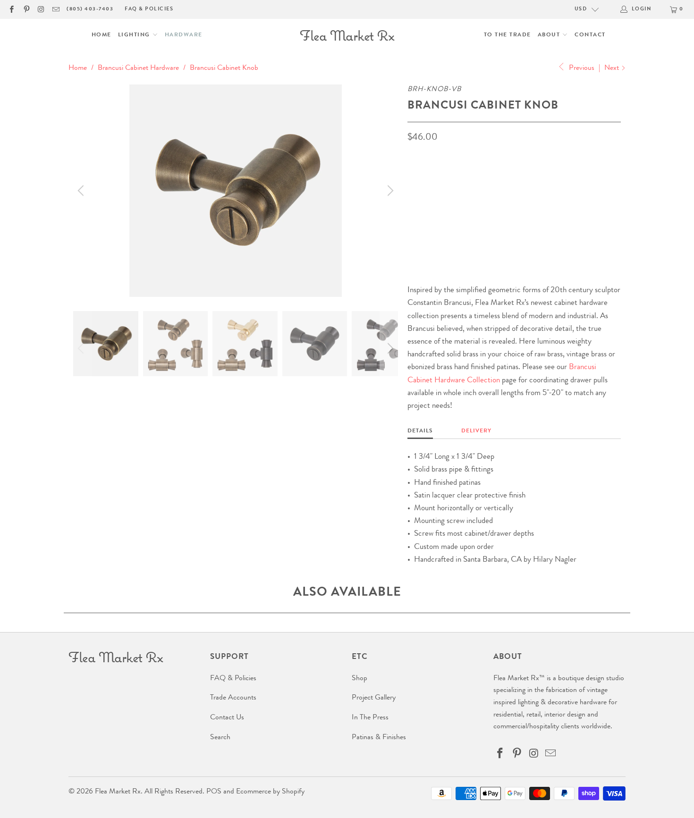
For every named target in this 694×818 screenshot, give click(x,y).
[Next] (389, 190)
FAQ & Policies (149, 9)
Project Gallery (374, 698)
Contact (590, 35)
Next (612, 68)
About (550, 35)
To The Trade (507, 35)
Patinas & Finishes (379, 738)
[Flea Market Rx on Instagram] (41, 9)
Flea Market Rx (118, 792)
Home (101, 35)
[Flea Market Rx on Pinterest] (26, 9)
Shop (359, 679)
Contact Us (227, 718)
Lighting (135, 35)
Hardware (184, 35)
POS (213, 792)
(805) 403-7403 (90, 9)
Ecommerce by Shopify (270, 792)
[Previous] (82, 190)
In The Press (370, 718)
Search (220, 738)
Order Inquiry (445, 219)
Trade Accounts (233, 698)
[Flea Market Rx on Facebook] (11, 9)
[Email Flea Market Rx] (55, 9)
